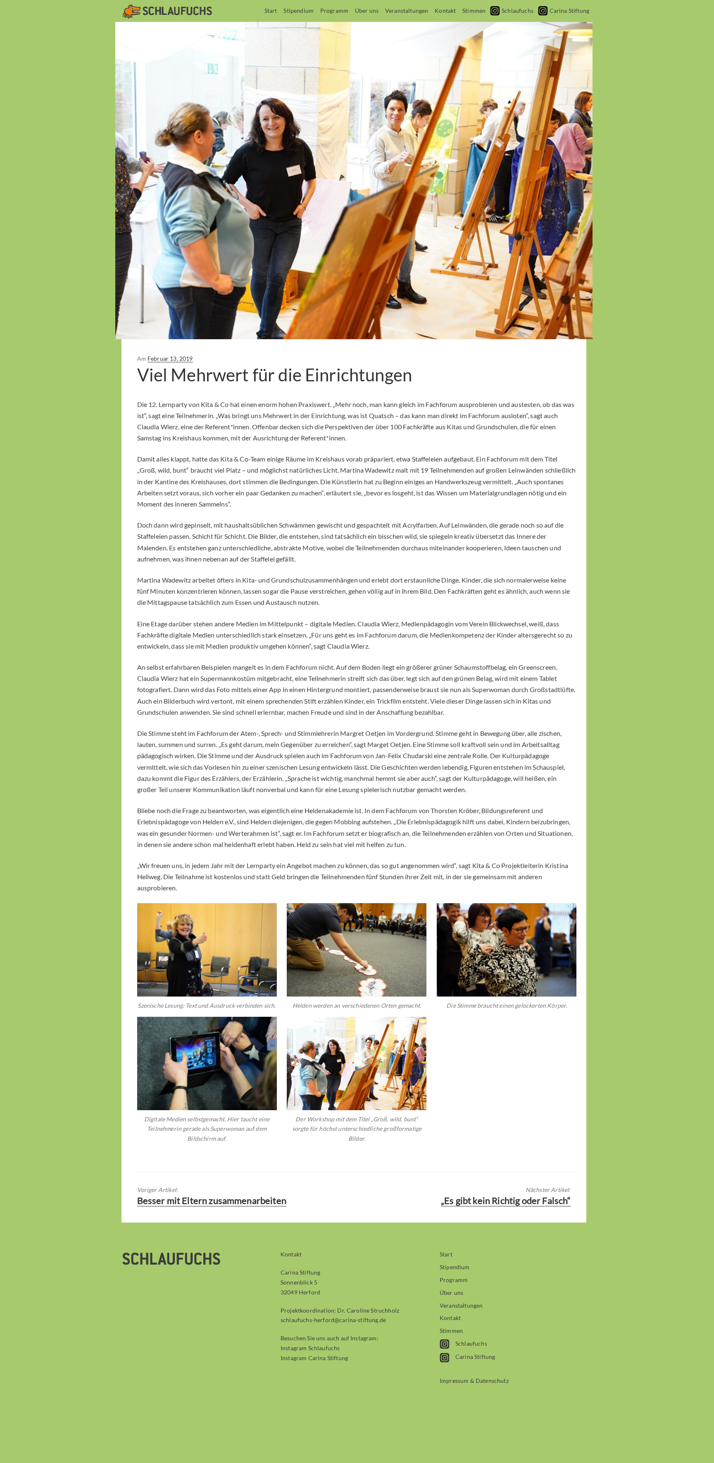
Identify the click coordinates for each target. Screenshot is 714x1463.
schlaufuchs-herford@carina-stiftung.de (333, 1319)
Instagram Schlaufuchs (310, 1347)
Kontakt (445, 10)
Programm (334, 10)
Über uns (366, 10)
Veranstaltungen (406, 10)
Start (270, 10)
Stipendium (298, 10)
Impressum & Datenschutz (474, 1380)
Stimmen (474, 10)
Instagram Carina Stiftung (314, 1357)
